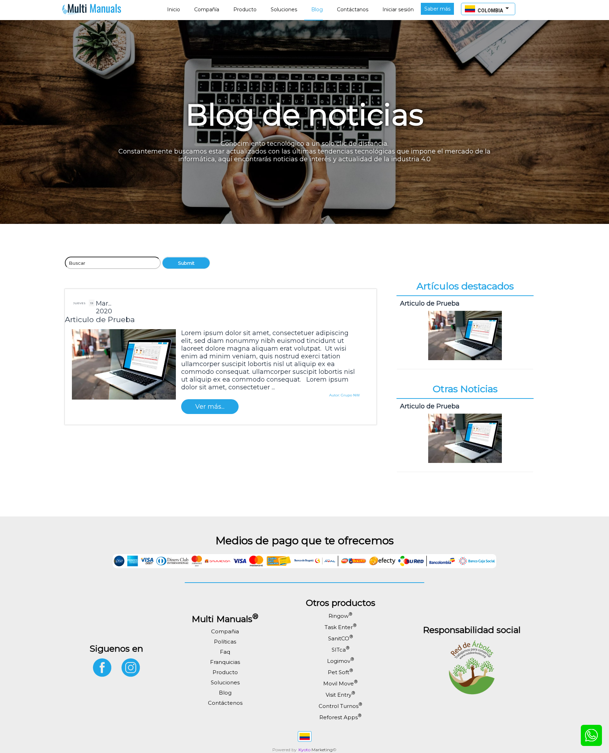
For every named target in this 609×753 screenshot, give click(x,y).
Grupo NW (350, 395)
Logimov (340, 661)
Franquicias (225, 662)
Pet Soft (340, 672)
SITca (341, 649)
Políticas (225, 641)
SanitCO (340, 638)
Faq (225, 651)
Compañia (225, 631)
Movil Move (340, 683)
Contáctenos (225, 702)
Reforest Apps (340, 717)
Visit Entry (340, 694)
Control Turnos (340, 706)
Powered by (284, 749)
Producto (225, 672)
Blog (225, 692)
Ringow (340, 616)
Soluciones (225, 682)
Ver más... (209, 406)
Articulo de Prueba (100, 319)
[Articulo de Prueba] (465, 361)
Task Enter (341, 627)
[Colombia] (305, 736)
